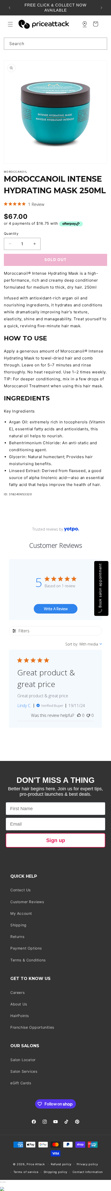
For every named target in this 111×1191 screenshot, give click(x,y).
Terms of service (25, 1172)
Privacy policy (87, 1164)
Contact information (88, 1172)
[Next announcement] (101, 7)
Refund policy (61, 1164)
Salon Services (23, 1071)
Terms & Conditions (28, 960)
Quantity (11, 233)
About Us (18, 1004)
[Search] (101, 43)
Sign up (55, 840)
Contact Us (20, 890)
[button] (10, 24)
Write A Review (56, 608)
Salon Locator (23, 1060)
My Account (21, 913)
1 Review (36, 204)
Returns (17, 936)
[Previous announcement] (9, 7)
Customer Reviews (27, 902)
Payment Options (26, 948)
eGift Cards (20, 1083)
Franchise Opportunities (32, 1027)
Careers (17, 992)
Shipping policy (56, 1172)
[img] (5, 204)
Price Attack (36, 1164)
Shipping (18, 925)
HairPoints (19, 1015)
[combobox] (55, 43)
